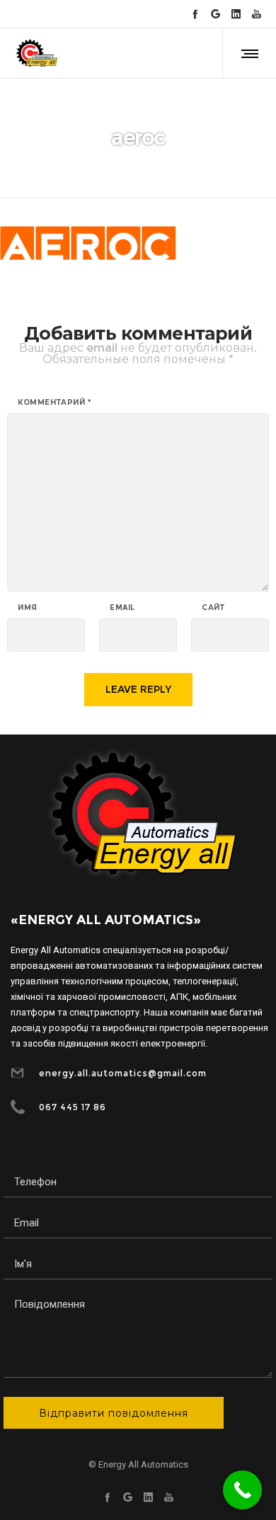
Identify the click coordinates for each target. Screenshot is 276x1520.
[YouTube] (256, 13)
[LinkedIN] (236, 13)
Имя (28, 607)
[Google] (215, 13)
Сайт (213, 607)
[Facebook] (195, 13)
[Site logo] (35, 53)
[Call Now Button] (242, 1489)
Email (122, 607)
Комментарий (55, 402)
